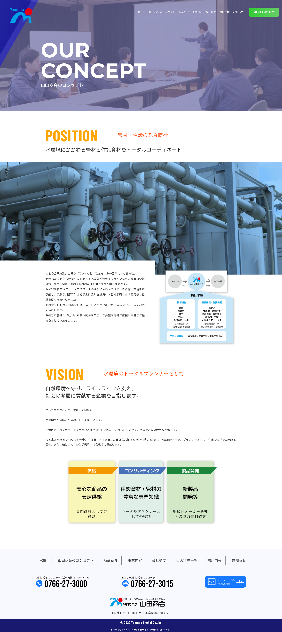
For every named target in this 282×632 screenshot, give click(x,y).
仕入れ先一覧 (187, 560)
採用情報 (224, 12)
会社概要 (211, 12)
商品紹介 (184, 12)
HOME (43, 560)
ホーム (142, 12)
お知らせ (238, 12)
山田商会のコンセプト (162, 12)
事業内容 (197, 12)
